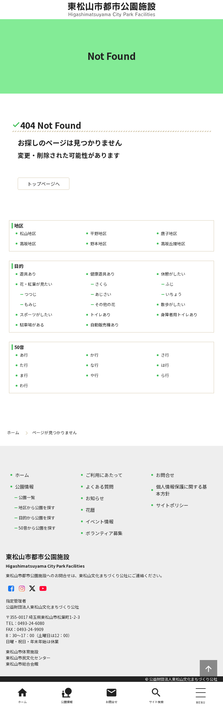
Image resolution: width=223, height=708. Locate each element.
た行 (24, 365)
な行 (94, 365)
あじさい (103, 294)
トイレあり (100, 314)
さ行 (165, 355)
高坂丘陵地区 (173, 243)
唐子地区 (169, 233)
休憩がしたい (173, 274)
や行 (94, 375)
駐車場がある (32, 325)
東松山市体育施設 (22, 652)
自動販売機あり (104, 325)
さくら (101, 284)
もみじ (30, 304)
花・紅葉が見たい (36, 284)
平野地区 (98, 233)
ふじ (170, 284)
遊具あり (28, 274)
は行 (165, 365)
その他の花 (105, 304)
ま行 (24, 375)
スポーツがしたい (36, 314)
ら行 (165, 375)
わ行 (24, 385)
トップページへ (43, 183)
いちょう (174, 294)
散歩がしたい (173, 304)
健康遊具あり (102, 274)
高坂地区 (28, 243)
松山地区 (28, 233)
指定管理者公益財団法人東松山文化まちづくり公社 (42, 604)
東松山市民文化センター (28, 658)
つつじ (30, 294)
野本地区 (98, 243)
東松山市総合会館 (22, 664)
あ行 (24, 355)
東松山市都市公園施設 (111, 9)
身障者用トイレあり (179, 314)
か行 (94, 355)
